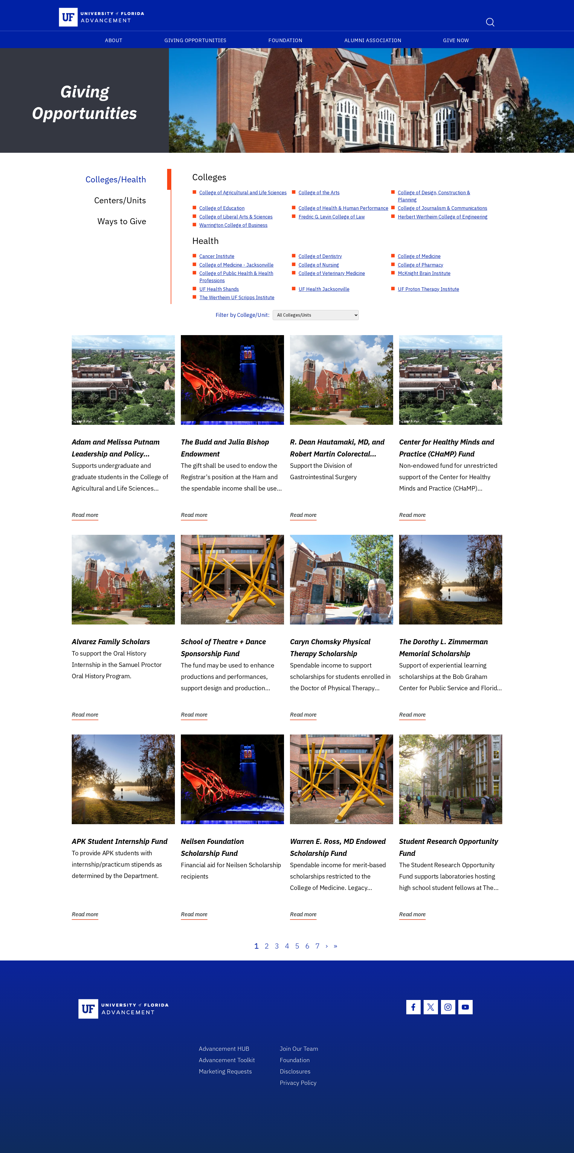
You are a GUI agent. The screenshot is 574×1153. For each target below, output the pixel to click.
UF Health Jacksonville (324, 289)
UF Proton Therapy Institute (428, 289)
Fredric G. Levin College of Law (332, 217)
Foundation (285, 40)
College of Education (222, 208)
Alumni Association (373, 40)
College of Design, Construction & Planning (434, 196)
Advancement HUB (224, 1048)
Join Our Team (299, 1048)
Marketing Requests (225, 1071)
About (114, 40)
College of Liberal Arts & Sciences (236, 217)
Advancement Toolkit (227, 1060)
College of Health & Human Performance (343, 208)
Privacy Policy (298, 1083)
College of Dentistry (320, 256)
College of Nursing (319, 265)
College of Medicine (419, 256)
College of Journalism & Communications (442, 208)
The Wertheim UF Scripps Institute (236, 297)
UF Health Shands (219, 289)
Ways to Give (121, 221)
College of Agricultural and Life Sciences (243, 193)
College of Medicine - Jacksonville (236, 265)
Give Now (456, 40)
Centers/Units (120, 200)
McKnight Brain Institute (424, 273)
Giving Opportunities (195, 40)
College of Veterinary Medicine (332, 273)
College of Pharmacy (420, 265)
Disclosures (295, 1071)
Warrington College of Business (233, 225)
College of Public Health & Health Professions (236, 276)
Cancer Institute (216, 256)
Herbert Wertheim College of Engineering (443, 217)
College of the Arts (319, 193)
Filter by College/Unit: (243, 314)
